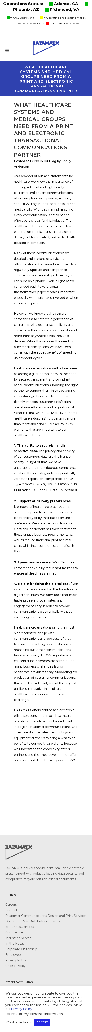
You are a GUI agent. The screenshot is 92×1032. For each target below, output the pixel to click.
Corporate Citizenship (21, 949)
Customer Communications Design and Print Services (45, 916)
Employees (13, 955)
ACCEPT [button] (42, 1022)
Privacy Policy (15, 960)
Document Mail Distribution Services (32, 921)
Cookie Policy (15, 966)
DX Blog (50, 161)
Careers (11, 905)
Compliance (14, 932)
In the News (14, 943)
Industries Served (18, 938)
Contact (11, 910)
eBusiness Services (19, 927)
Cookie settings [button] (18, 1022)
